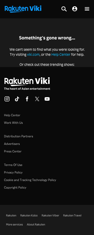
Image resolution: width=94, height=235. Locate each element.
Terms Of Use (13, 165)
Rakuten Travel (72, 215)
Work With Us (13, 123)
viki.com (33, 54)
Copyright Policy (15, 187)
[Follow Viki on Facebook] (27, 100)
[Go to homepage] (23, 8)
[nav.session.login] (75, 9)
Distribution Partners (18, 136)
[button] (87, 9)
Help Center (60, 54)
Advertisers (12, 144)
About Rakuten (36, 224)
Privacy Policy (13, 172)
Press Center (13, 151)
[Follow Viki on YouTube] (47, 100)
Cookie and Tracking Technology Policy (30, 180)
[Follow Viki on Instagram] (7, 100)
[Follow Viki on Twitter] (37, 100)
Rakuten (11, 215)
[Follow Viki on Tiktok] (17, 100)
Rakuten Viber (50, 215)
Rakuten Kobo (29, 215)
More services (14, 224)
